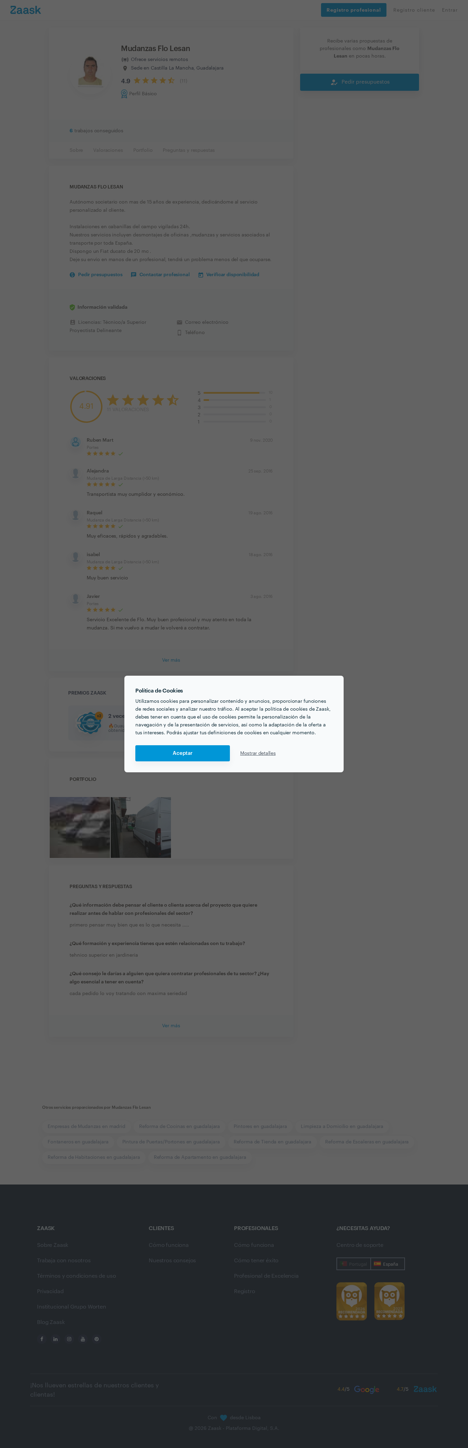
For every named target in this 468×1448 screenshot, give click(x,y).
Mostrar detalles (258, 753)
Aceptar (183, 753)
